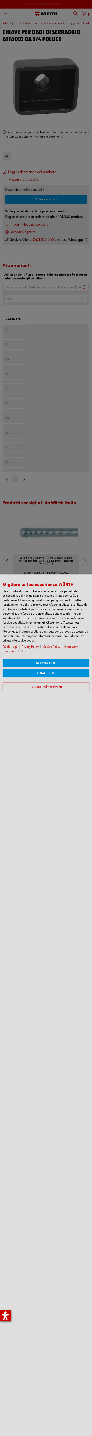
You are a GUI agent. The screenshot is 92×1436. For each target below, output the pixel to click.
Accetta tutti (46, 663)
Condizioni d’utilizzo (15, 651)
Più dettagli (10, 646)
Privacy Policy (30, 646)
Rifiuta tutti (46, 673)
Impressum (71, 646)
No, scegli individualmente (46, 687)
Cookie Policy (51, 646)
